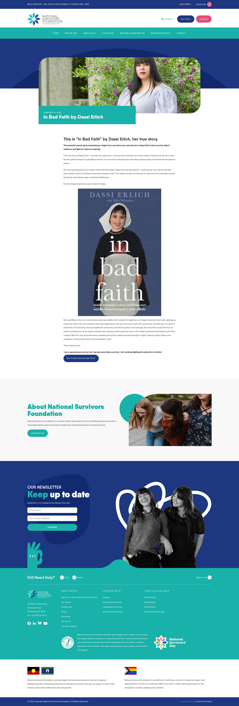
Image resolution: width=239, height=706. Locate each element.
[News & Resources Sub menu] (173, 33)
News (63, 612)
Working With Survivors (113, 612)
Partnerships (149, 602)
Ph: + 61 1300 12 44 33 (37, 615)
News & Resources (160, 33)
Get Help (186, 19)
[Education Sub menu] (116, 33)
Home (56, 33)
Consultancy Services (112, 602)
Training (106, 597)
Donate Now (149, 607)
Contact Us (66, 621)
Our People (66, 602)
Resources (65, 617)
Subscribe (52, 527)
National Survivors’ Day (132, 33)
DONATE (204, 19)
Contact (181, 33)
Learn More (37, 433)
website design (188, 702)
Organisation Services (112, 607)
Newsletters (66, 607)
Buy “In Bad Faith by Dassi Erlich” (81, 358)
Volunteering (150, 597)
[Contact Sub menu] (188, 33)
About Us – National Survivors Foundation (79, 597)
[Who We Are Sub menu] (80, 33)
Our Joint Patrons (69, 626)
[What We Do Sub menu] (98, 33)
